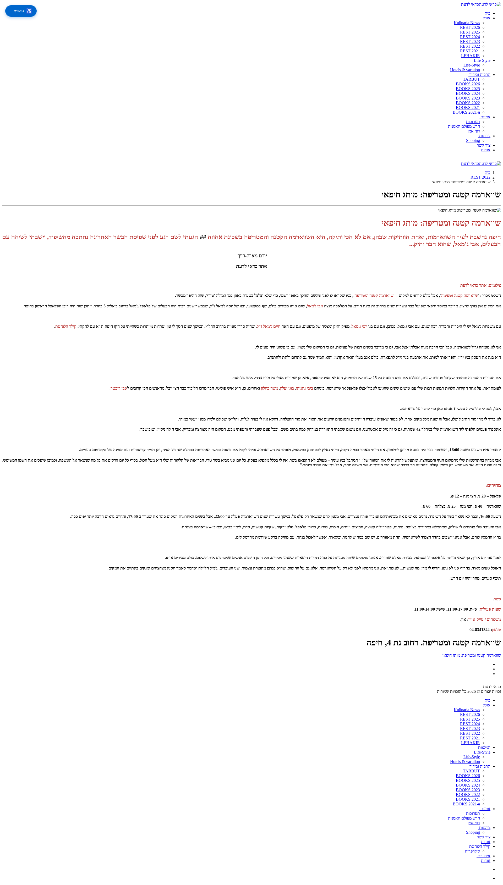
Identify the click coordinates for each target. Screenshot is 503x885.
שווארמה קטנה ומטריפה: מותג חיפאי (471, 655)
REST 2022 (480, 177)
